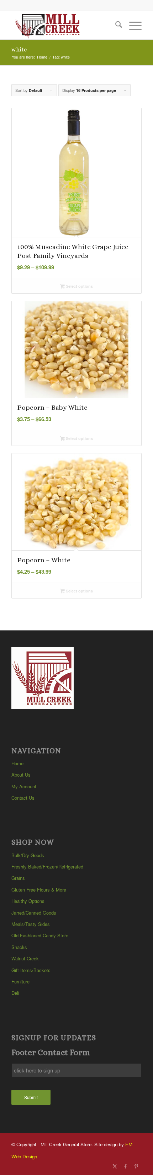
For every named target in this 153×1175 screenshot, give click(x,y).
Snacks (19, 947)
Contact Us (23, 797)
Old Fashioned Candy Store (39, 935)
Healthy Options (27, 901)
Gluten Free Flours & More (38, 889)
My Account (23, 786)
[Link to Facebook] (125, 1166)
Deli (15, 992)
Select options (79, 286)
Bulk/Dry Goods (27, 855)
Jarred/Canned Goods (33, 912)
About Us (21, 774)
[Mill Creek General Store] (63, 25)
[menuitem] (115, 25)
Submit (31, 1097)
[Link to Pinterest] (136, 1166)
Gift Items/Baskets (31, 970)
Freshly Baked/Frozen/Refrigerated (47, 866)
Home (17, 763)
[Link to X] (115, 1166)
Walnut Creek (25, 958)
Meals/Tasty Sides (30, 924)
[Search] (115, 25)
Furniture (20, 981)
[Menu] (132, 25)
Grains (18, 878)
